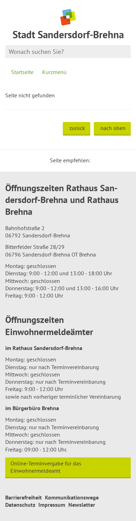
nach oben (113, 127)
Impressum (51, 504)
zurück (77, 127)
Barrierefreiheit (23, 497)
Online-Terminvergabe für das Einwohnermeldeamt (45, 467)
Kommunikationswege (72, 497)
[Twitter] (98, 160)
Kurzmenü (54, 71)
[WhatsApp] (123, 160)
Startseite (22, 71)
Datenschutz (20, 504)
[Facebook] (106, 160)
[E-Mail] (114, 160)
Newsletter (81, 504)
